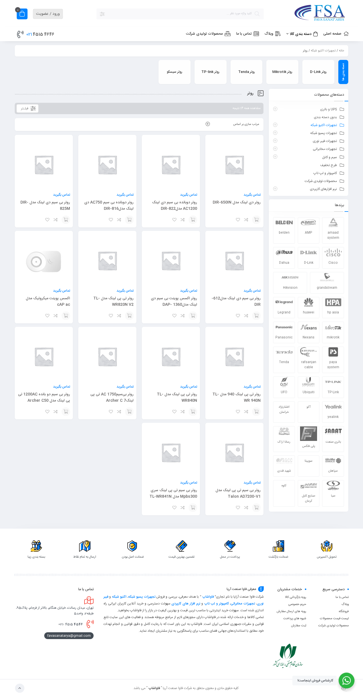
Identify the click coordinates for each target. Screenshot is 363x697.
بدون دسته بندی (325, 117)
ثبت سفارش (298, 625)
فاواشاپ (208, 597)
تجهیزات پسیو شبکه (323, 133)
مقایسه (246, 219)
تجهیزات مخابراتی (325, 149)
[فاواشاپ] (309, 14)
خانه (341, 50)
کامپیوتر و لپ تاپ (325, 173)
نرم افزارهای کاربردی (323, 189)
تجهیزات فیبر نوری (325, 141)
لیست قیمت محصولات (334, 618)
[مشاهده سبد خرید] (22, 15)
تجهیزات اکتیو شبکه (323, 50)
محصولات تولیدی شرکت (321, 181)
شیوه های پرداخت (294, 618)
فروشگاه (344, 611)
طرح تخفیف (328, 165)
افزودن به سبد (256, 219)
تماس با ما (342, 597)
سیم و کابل (329, 157)
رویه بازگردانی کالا (295, 597)
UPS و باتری (328, 109)
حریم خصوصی (297, 604)
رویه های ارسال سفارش (291, 611)
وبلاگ (345, 604)
